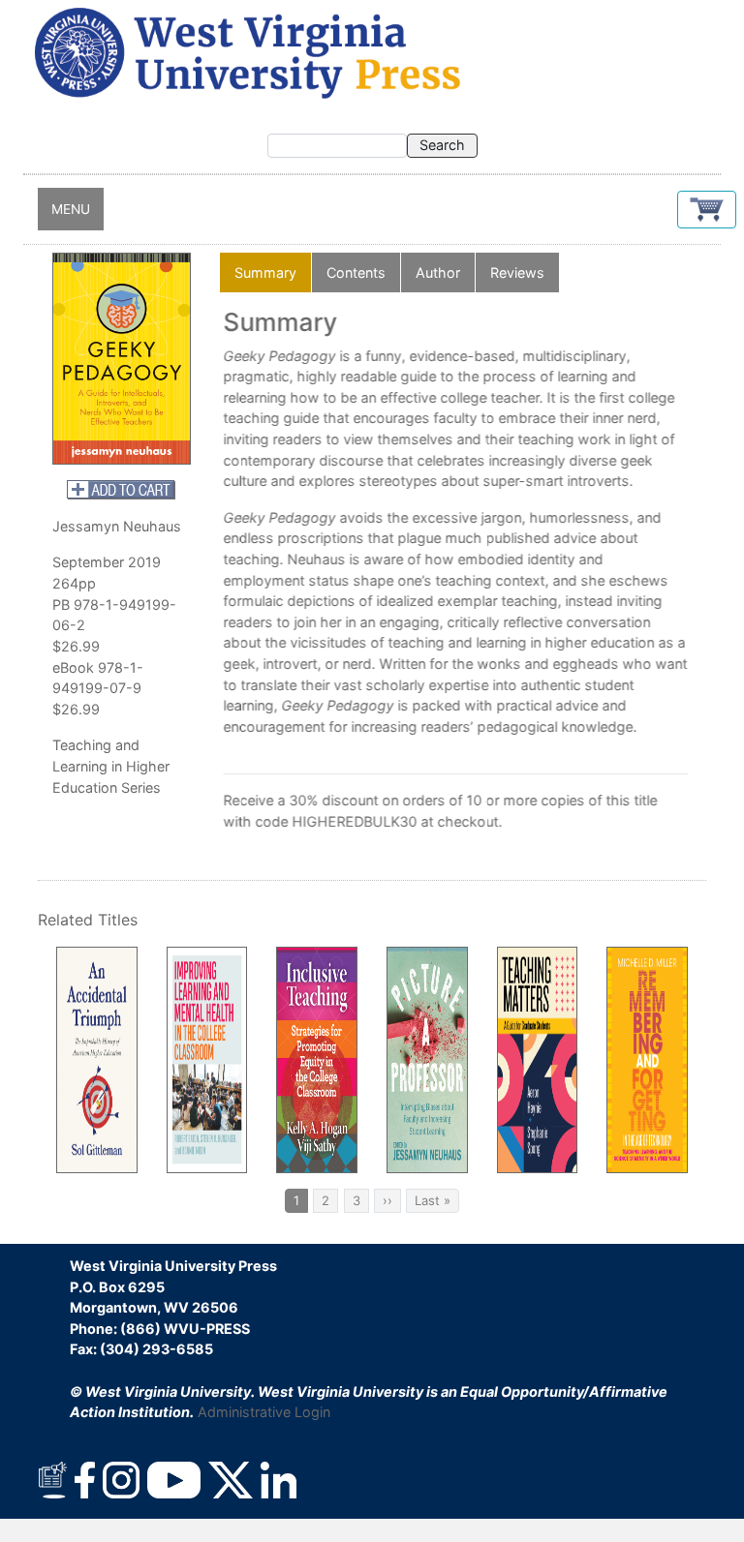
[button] (706, 209)
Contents (356, 272)
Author (438, 272)
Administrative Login (264, 1412)
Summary (265, 272)
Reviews (517, 272)
